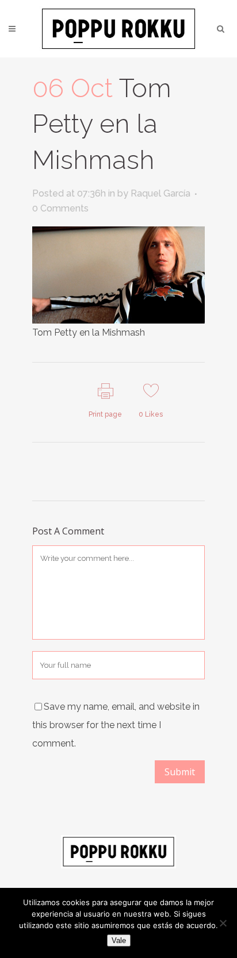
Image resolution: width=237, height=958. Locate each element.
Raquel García (160, 193)
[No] (222, 923)
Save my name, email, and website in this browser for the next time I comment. (116, 725)
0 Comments (60, 208)
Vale (119, 940)
